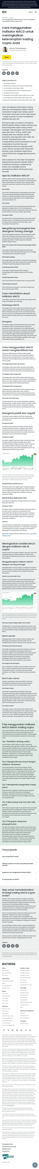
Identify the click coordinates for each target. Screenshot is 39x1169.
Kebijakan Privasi (6, 1148)
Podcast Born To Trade (26, 984)
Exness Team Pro (24, 1005)
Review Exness (24, 995)
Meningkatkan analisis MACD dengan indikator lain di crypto (19, 95)
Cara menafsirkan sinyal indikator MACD (14, 88)
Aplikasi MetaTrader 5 (7, 1018)
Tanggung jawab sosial (26, 1002)
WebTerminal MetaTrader (8, 1025)
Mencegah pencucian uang (9, 1146)
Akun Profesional (6, 973)
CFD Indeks (5, 1000)
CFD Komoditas (6, 996)
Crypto (11, 17)
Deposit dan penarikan (8, 981)
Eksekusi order (6, 988)
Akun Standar (5, 970)
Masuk (31, 12)
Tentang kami (23, 990)
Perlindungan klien (7, 985)
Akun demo (5, 975)
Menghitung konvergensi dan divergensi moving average (18, 86)
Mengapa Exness (24, 992)
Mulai (7, 57)
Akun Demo (30, 533)
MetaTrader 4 (5, 1013)
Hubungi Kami (23, 997)
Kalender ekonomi (24, 973)
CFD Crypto (5, 1003)
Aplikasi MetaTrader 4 (7, 1020)
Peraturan (22, 1013)
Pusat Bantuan (24, 1000)
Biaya (3, 983)
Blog (21, 1007)
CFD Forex (5, 993)
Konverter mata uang (25, 977)
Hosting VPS (23, 982)
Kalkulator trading (24, 975)
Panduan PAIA (5, 1151)
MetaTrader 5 (5, 1011)
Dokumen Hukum (24, 1015)
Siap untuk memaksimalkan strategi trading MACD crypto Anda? (20, 100)
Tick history (23, 980)
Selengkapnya (10, 1105)
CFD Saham (5, 998)
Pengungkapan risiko (7, 1144)
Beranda (4, 17)
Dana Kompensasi (24, 1018)
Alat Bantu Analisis (25, 970)
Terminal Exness (6, 1023)
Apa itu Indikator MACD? (10, 83)
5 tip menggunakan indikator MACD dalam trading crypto (18, 97)
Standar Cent (6, 535)
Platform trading (6, 1008)
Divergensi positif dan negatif (11, 93)
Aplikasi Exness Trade (7, 1016)
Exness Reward (24, 1023)
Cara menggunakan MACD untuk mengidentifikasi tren (17, 90)
